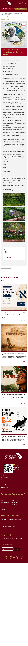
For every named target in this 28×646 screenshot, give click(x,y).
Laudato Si (9, 267)
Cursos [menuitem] (2, 498)
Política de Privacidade (5, 484)
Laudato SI (19, 13)
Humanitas (3, 267)
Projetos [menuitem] (13, 526)
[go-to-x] (10, 3)
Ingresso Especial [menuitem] (5, 502)
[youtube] (17, 557)
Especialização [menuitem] (15, 500)
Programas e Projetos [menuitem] (6, 526)
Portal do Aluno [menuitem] (4, 507)
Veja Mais (3, 280)
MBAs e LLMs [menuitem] (15, 502)
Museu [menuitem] (13, 521)
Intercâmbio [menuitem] (3, 504)
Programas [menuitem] (14, 507)
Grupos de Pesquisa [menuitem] (16, 519)
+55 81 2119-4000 (4, 477)
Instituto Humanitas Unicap (10, 13)
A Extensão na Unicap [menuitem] (6, 519)
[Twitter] (6, 257)
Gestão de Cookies (4, 487)
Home (2, 13)
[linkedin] (14, 557)
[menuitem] (7, 9)
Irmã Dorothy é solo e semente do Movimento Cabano (13, 16)
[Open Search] (20, 3)
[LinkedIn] (10, 257)
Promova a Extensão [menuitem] (5, 524)
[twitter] (21, 557)
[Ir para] (14, 455)
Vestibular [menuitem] (3, 509)
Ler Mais (23, 320)
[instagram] (6, 557)
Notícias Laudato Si (6, 14)
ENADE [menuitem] (2, 500)
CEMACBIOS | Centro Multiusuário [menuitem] (19, 524)
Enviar (17, 549)
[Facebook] (8, 257)
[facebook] (10, 557)
